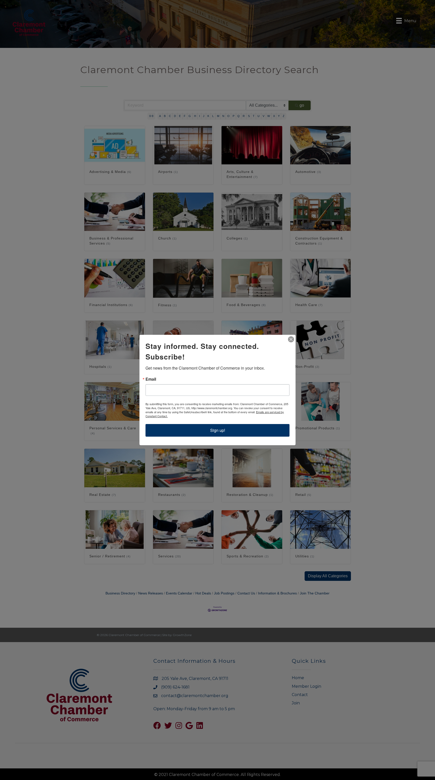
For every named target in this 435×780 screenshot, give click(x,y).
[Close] (291, 339)
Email (151, 379)
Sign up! (217, 430)
